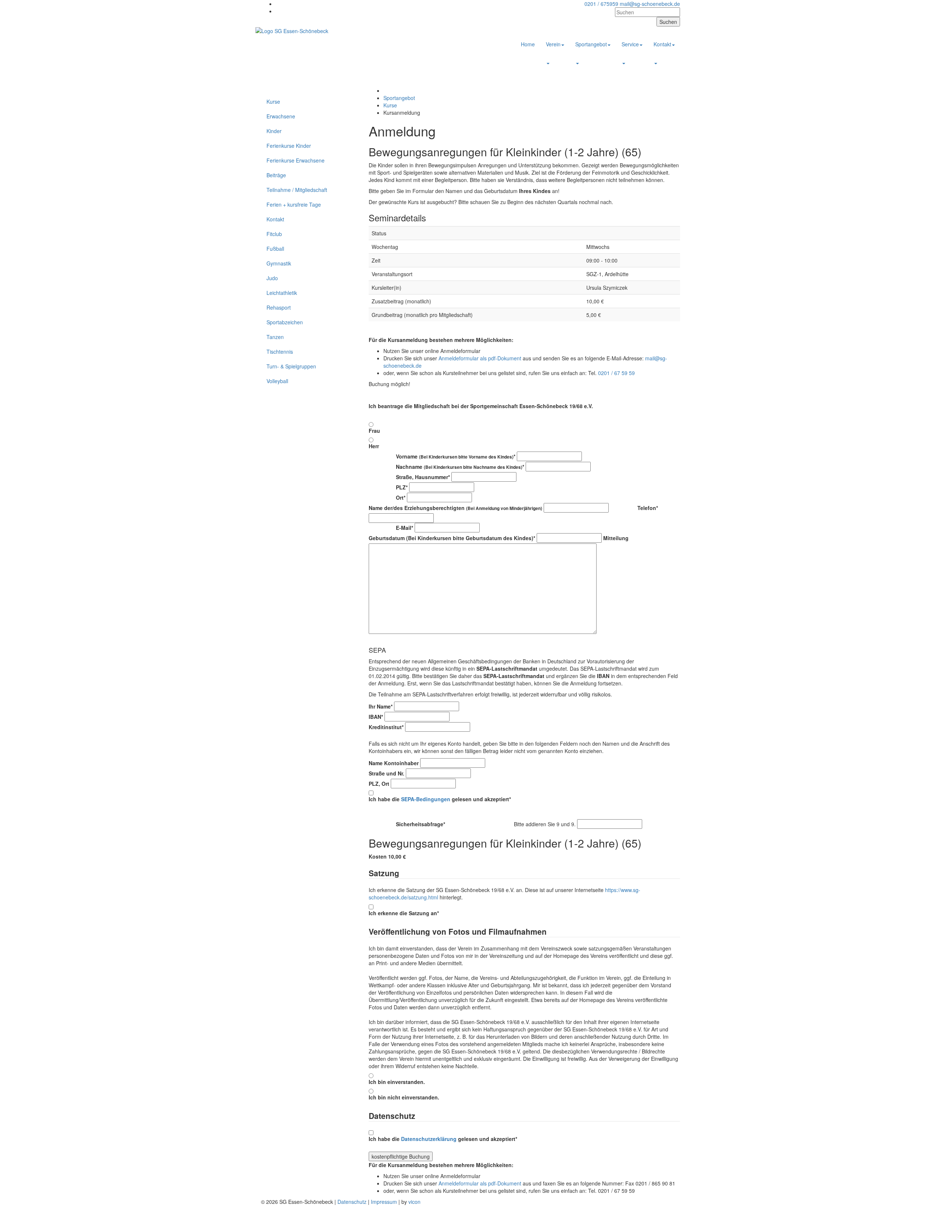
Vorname (442, 456)
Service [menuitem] (630, 44)
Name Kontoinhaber (394, 763)
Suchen (668, 21)
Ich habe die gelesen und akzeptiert (440, 799)
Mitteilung (616, 538)
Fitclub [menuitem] (274, 234)
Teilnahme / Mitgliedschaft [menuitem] (296, 189)
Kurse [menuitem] (273, 101)
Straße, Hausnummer (409, 477)
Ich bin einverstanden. (397, 1081)
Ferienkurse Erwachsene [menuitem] (295, 160)
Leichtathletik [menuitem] (281, 292)
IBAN (376, 716)
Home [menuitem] (528, 44)
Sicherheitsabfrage (440, 824)
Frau (374, 430)
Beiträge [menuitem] (276, 175)
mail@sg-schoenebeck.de (650, 3)
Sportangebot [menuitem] (591, 44)
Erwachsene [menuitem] (280, 116)
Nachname (446, 466)
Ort (387, 497)
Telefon (634, 507)
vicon (414, 1201)
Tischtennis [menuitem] (279, 351)
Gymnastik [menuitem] (278, 263)
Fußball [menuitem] (275, 248)
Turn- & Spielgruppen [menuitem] (291, 366)
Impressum (384, 1201)
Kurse (390, 105)
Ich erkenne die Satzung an (404, 913)
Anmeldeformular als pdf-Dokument (480, 358)
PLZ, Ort (379, 783)
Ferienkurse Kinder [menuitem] (288, 145)
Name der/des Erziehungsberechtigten (455, 507)
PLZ (388, 487)
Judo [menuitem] (272, 278)
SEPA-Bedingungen (425, 799)
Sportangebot (399, 97)
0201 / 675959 (601, 3)
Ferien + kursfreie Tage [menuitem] (293, 204)
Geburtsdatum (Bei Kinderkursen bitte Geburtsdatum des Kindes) (452, 538)
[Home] (291, 30)
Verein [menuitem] (553, 44)
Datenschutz (351, 1201)
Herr (374, 446)
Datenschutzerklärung (429, 1138)
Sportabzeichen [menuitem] (284, 322)
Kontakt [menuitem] (662, 44)
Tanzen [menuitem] (275, 336)
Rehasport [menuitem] (278, 307)
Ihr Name (381, 706)
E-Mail (391, 527)
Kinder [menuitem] (274, 131)
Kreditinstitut (386, 727)
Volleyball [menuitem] (277, 381)
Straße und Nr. (386, 773)
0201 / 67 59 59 (616, 373)
